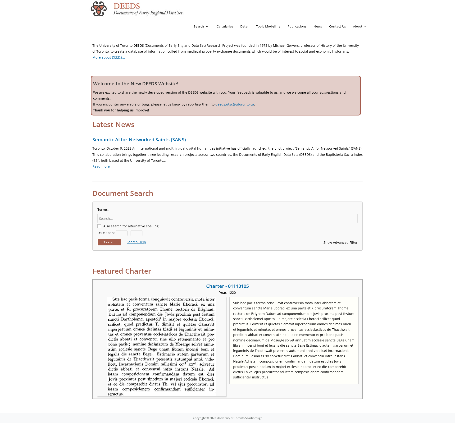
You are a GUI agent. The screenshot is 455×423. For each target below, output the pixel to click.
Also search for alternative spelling (131, 226)
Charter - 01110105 (227, 286)
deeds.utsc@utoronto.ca (234, 104)
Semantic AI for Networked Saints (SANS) (139, 139)
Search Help (136, 242)
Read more (101, 166)
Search (109, 242)
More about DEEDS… (108, 57)
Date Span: (106, 232)
